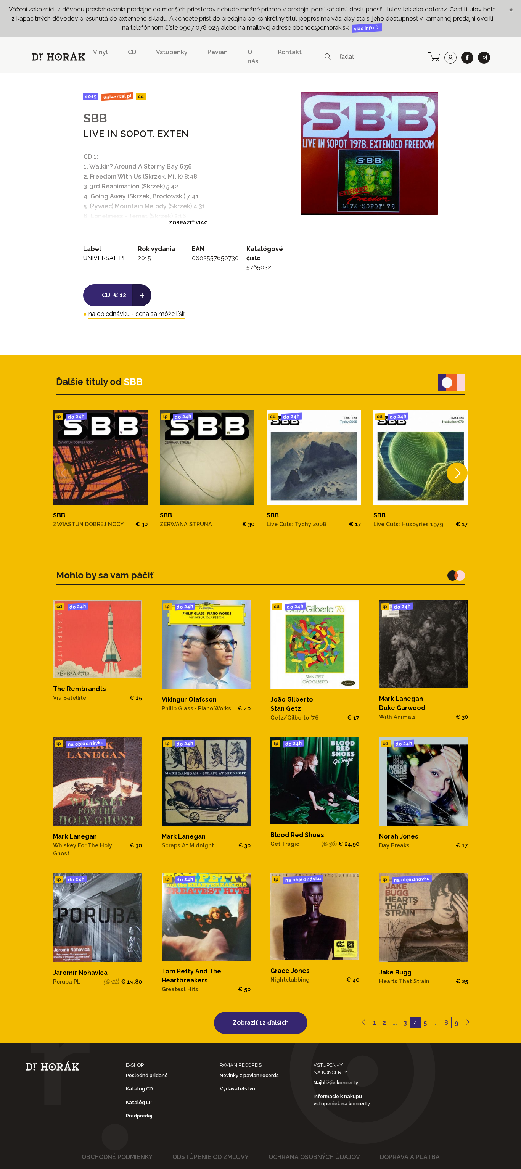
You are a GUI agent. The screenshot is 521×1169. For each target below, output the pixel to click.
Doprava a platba (410, 1157)
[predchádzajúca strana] (363, 1023)
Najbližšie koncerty (336, 1082)
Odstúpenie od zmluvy (210, 1157)
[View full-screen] (426, 103)
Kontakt (290, 52)
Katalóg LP (139, 1102)
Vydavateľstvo (237, 1089)
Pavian (217, 52)
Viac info (364, 28)
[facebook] (467, 58)
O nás (253, 56)
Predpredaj (139, 1116)
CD (132, 52)
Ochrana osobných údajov (314, 1157)
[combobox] (367, 57)
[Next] (457, 473)
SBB (95, 118)
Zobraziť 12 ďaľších (261, 1022)
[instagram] (484, 58)
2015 (90, 96)
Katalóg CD (139, 1089)
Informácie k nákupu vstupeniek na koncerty (342, 1099)
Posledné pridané (147, 1075)
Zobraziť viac (188, 222)
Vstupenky (172, 52)
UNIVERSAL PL (117, 96)
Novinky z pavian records (249, 1075)
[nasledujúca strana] (468, 1023)
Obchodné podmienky (117, 1157)
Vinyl (100, 52)
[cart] (434, 56)
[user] (450, 58)
